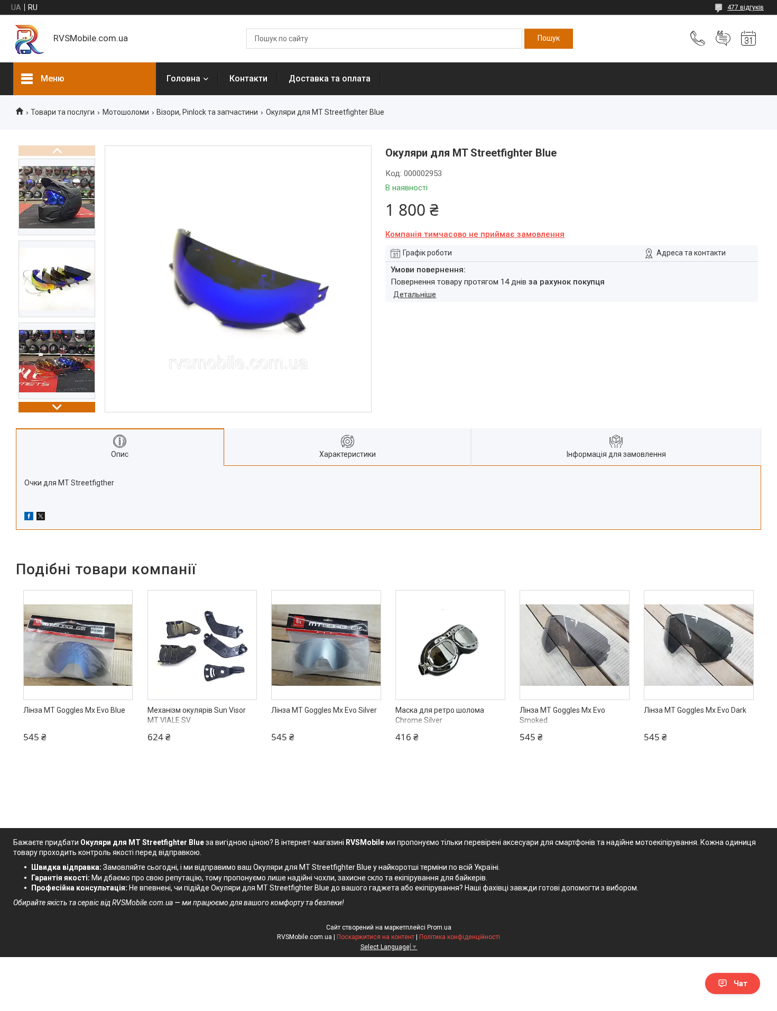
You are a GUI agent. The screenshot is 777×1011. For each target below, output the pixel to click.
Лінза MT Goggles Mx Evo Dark (695, 710)
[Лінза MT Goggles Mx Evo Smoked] (575, 645)
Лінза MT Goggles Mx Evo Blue (74, 710)
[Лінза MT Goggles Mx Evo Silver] (326, 645)
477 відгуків (745, 7)
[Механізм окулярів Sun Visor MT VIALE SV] (202, 645)
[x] (40, 517)
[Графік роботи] (748, 38)
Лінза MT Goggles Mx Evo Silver (324, 710)
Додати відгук (723, 38)
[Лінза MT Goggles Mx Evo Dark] (699, 645)
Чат (740, 983)
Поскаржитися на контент (375, 937)
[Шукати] (548, 39)
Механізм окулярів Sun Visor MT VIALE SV (196, 715)
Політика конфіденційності (459, 937)
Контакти (248, 78)
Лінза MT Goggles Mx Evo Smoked (562, 715)
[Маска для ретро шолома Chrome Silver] (450, 645)
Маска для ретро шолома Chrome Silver (439, 715)
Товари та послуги (63, 112)
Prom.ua (439, 927)
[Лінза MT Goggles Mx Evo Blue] (78, 645)
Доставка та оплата (330, 78)
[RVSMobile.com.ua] (28, 39)
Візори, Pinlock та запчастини (207, 112)
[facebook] (28, 517)
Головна (183, 78)
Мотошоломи (126, 112)
